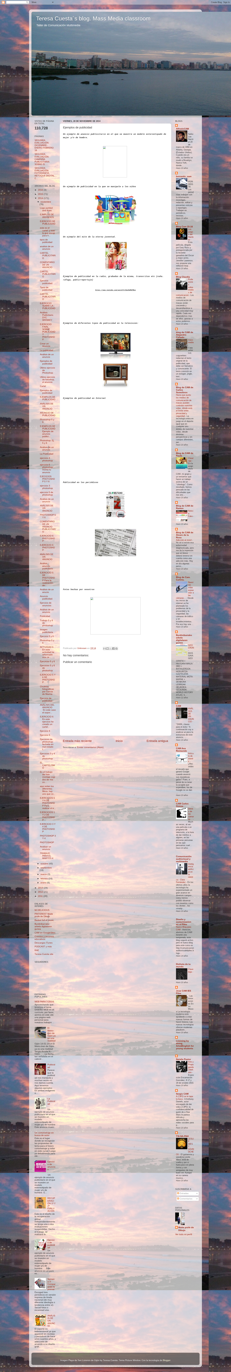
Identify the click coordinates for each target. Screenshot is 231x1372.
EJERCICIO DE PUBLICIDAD (47, 222)
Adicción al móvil (184, 540)
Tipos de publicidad (46, 288)
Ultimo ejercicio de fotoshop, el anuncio (47, 379)
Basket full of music (44, 920)
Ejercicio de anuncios (45, 604)
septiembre (46, 868)
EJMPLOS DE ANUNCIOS (47, 215)
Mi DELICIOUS (42, 910)
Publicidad (45, 616)
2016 (41, 190)
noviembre (46, 202)
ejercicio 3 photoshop (46, 487)
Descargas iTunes (43, 943)
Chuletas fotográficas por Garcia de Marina (47, 690)
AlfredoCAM (182, 129)
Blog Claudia (183, 277)
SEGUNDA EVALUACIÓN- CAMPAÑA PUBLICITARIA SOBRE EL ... (42, 159)
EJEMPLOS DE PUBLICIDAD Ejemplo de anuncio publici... (47, 431)
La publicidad (46, 350)
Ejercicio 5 (45, 735)
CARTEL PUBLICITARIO (48, 255)
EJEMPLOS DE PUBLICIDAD (47, 398)
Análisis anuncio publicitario (46, 566)
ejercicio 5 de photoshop (46, 493)
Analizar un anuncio (45, 848)
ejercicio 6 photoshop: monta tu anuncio (46, 469)
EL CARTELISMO (47, 765)
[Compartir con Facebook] (113, 648)
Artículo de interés (191, 757)
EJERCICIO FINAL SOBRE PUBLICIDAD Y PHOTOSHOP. (47, 332)
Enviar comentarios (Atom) (90, 747)
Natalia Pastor (183, 1059)
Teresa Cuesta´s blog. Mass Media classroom (93, 18)
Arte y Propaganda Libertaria (191, 1067)
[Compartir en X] (110, 648)
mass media (191, 341)
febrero (44, 878)
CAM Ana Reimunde (181, 749)
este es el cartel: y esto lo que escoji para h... (47, 232)
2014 (41, 198)
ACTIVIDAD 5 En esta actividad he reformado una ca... (47, 652)
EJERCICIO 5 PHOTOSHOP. (47, 547)
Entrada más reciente (77, 741)
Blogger (166, 1360)
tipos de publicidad (46, 241)
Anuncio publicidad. (46, 597)
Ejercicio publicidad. (46, 281)
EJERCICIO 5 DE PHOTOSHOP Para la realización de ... (47, 579)
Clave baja (190, 970)
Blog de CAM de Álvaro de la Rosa (184, 535)
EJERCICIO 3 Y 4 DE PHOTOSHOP (47, 828)
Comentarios (185, 1199)
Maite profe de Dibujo (186, 1229)
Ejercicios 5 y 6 (47, 661)
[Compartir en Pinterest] (116, 648)
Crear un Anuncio (45, 344)
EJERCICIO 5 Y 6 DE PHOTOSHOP (47, 679)
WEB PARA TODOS (44, 1002)
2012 (41, 892)
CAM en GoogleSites (45, 933)
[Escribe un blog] (107, 648)
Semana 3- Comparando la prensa (51, 1284)
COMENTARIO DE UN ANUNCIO (47, 264)
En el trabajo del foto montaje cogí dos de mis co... (47, 777)
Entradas (184, 1193)
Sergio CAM (182, 1094)
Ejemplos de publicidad (46, 362)
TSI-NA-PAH (182, 1136)
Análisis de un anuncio (47, 355)
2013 (41, 888)
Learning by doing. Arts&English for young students (185, 1045)
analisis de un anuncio (47, 247)
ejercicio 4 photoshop (46, 459)
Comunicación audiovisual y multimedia (184, 859)
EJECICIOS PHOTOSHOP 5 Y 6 (47, 479)
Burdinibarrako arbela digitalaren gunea (43, 926)
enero (44, 882)
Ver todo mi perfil (183, 1234)
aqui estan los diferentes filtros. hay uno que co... (47, 790)
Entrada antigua (157, 741)
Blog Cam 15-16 (184, 226)
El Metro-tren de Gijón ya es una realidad (51, 1034)
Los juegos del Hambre (190, 234)
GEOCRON (191, 646)
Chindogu (190, 459)
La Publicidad (46, 454)
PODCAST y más (43, 946)
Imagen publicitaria (46, 630)
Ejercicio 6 (45, 731)
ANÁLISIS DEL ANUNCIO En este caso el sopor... (48, 709)
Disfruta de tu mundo (183, 965)
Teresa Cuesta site (44, 954)
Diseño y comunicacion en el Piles (183, 922)
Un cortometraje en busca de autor (44, 1134)
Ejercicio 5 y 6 (47, 636)
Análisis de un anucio (47, 590)
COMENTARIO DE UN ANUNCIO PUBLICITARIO (48, 526)
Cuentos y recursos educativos (44, 937)
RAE (37, 950)
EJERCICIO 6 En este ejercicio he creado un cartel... (47, 722)
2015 (41, 194)
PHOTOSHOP (47, 842)
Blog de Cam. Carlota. (183, 578)
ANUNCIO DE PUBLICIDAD (47, 414)
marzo (44, 874)
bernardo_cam (183, 176)
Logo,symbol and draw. (46, 209)
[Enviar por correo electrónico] (104, 648)
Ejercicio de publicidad (46, 699)
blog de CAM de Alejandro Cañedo (184, 335)
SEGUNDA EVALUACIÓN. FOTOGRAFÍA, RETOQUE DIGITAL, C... (45, 173)
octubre (45, 863)
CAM (178, 706)
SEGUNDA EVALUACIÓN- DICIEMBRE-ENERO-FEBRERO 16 (44, 145)
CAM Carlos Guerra (182, 805)
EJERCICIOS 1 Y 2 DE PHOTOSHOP (47, 816)
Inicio (119, 741)
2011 (40, 896)
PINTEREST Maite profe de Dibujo (44, 915)
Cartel (43, 386)
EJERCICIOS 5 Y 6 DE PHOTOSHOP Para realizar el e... (48, 803)
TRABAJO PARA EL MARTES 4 (46, 856)
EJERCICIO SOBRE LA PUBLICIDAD (47, 305)
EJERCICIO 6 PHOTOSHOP (47, 538)
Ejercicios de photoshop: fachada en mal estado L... (46, 744)
